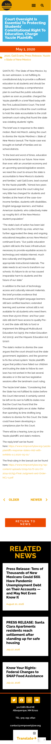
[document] (25, 371)
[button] (34, 733)
